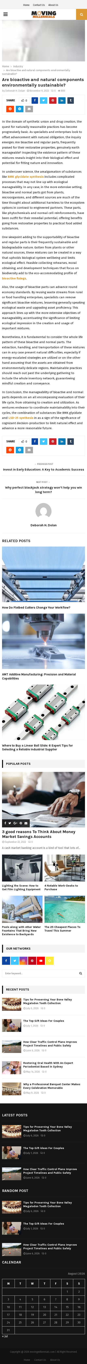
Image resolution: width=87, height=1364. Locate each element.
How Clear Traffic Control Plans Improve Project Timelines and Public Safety (50, 1043)
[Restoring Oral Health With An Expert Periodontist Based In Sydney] (11, 1067)
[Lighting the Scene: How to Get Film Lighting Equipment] (22, 868)
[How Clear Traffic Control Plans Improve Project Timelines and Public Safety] (11, 1046)
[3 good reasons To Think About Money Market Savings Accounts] (43, 799)
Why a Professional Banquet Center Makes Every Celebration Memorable (51, 1086)
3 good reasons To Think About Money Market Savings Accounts (38, 834)
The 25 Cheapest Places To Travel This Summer (62, 928)
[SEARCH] (80, 973)
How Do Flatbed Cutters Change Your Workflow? (36, 607)
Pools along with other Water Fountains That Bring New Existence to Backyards (21, 930)
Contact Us (39, 5)
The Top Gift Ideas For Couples (43, 1021)
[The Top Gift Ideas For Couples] (11, 1025)
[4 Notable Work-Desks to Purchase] (65, 868)
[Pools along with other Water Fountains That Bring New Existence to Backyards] (22, 909)
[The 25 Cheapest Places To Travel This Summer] (65, 909)
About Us (53, 5)
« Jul (5, 1336)
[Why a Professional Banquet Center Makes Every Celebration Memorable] (11, 1089)
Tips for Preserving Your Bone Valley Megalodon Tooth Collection (47, 1001)
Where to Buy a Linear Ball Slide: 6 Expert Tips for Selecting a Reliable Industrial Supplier (37, 747)
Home (26, 5)
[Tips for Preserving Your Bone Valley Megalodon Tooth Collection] (11, 1004)
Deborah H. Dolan (15, 90)
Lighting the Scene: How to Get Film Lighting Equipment (21, 887)
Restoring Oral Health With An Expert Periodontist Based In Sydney (48, 1064)
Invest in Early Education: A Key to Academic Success (43, 469)
